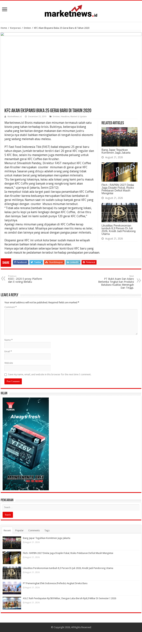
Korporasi (15, 28)
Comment (10, 307)
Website (8, 363)
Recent (7, 530)
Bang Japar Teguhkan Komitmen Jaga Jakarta (116, 151)
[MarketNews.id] (71, 10)
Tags (47, 530)
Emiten (27, 28)
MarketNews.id (15, 116)
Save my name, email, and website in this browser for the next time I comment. (49, 374)
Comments (34, 530)
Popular (19, 530)
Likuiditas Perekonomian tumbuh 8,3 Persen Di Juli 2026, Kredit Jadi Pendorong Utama (119, 229)
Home (4, 28)
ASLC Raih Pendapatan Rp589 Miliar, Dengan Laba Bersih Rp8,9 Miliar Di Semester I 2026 (69, 598)
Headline (65, 116)
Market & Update (78, 116)
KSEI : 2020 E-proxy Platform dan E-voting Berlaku (25, 279)
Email (8, 351)
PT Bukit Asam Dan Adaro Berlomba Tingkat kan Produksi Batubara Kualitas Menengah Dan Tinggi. (116, 282)
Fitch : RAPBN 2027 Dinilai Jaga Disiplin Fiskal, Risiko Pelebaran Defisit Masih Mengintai (118, 189)
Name (8, 340)
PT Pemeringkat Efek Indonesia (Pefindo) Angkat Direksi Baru (55, 583)
